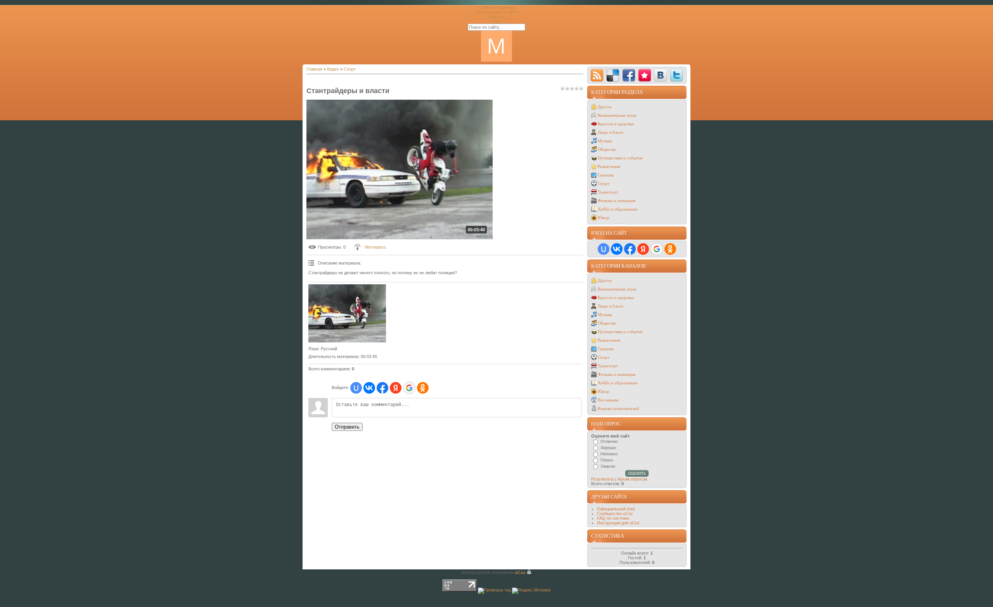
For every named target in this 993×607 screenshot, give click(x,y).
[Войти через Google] (409, 388)
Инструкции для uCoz (618, 523)
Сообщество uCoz (615, 513)
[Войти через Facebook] (382, 388)
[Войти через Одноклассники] (423, 388)
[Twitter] (676, 75)
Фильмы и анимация (616, 200)
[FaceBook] (629, 75)
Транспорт (608, 192)
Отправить (347, 427)
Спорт (350, 69)
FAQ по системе (613, 518)
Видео (333, 69)
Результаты (602, 479)
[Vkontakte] (660, 75)
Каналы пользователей (618, 408)
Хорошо (608, 447)
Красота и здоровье (616, 123)
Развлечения (609, 166)
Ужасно (607, 466)
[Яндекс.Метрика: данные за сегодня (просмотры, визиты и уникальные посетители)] (531, 591)
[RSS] (597, 75)
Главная (314, 69)
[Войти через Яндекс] (395, 388)
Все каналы (608, 400)
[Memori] (644, 75)
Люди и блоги (610, 132)
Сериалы (606, 175)
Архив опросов (632, 479)
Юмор (603, 217)
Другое (605, 106)
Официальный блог (616, 509)
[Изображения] (347, 313)
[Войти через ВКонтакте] (369, 388)
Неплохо (609, 453)
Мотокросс (375, 247)
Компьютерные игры (617, 115)
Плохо (606, 460)
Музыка (605, 140)
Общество (607, 149)
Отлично (609, 441)
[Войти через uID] (356, 388)
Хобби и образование (618, 209)
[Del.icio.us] (613, 75)
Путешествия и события (620, 158)
